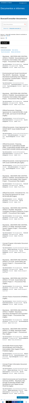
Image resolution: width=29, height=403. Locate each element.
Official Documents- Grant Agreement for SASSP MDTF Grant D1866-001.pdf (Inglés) (15, 129)
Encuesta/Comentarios (22, 397)
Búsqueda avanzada (15, 28)
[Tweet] (9, 401)
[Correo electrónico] (3, 402)
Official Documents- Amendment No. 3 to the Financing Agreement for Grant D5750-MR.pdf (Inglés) (15, 194)
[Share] (14, 401)
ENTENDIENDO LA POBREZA (6, 2)
